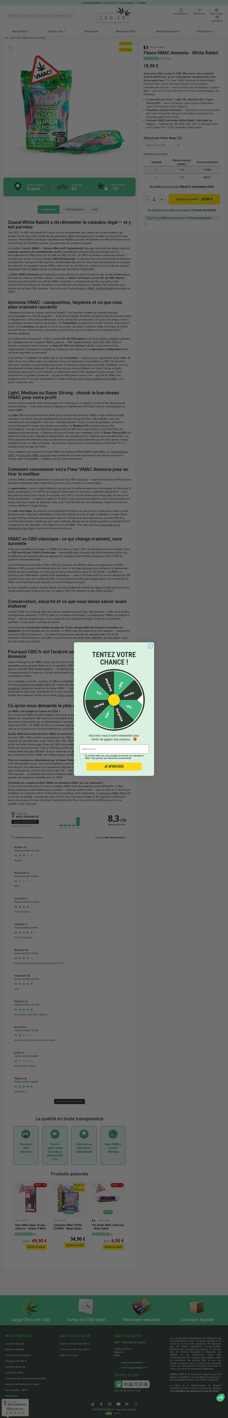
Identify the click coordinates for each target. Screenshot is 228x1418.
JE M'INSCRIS (114, 766)
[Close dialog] (150, 646)
